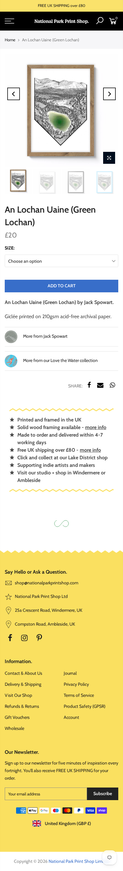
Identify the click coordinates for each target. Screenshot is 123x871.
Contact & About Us (23, 673)
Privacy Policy (76, 684)
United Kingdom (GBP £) (67, 823)
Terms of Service (79, 695)
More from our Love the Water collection (60, 360)
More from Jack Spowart (44, 336)
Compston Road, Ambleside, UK (44, 624)
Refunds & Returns (22, 706)
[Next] (109, 94)
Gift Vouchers (17, 717)
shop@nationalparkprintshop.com (46, 583)
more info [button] (95, 427)
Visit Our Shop (18, 695)
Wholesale (14, 728)
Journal (70, 673)
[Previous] (13, 94)
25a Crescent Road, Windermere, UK (48, 610)
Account (71, 717)
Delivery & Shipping (23, 684)
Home (10, 39)
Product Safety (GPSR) (84, 706)
